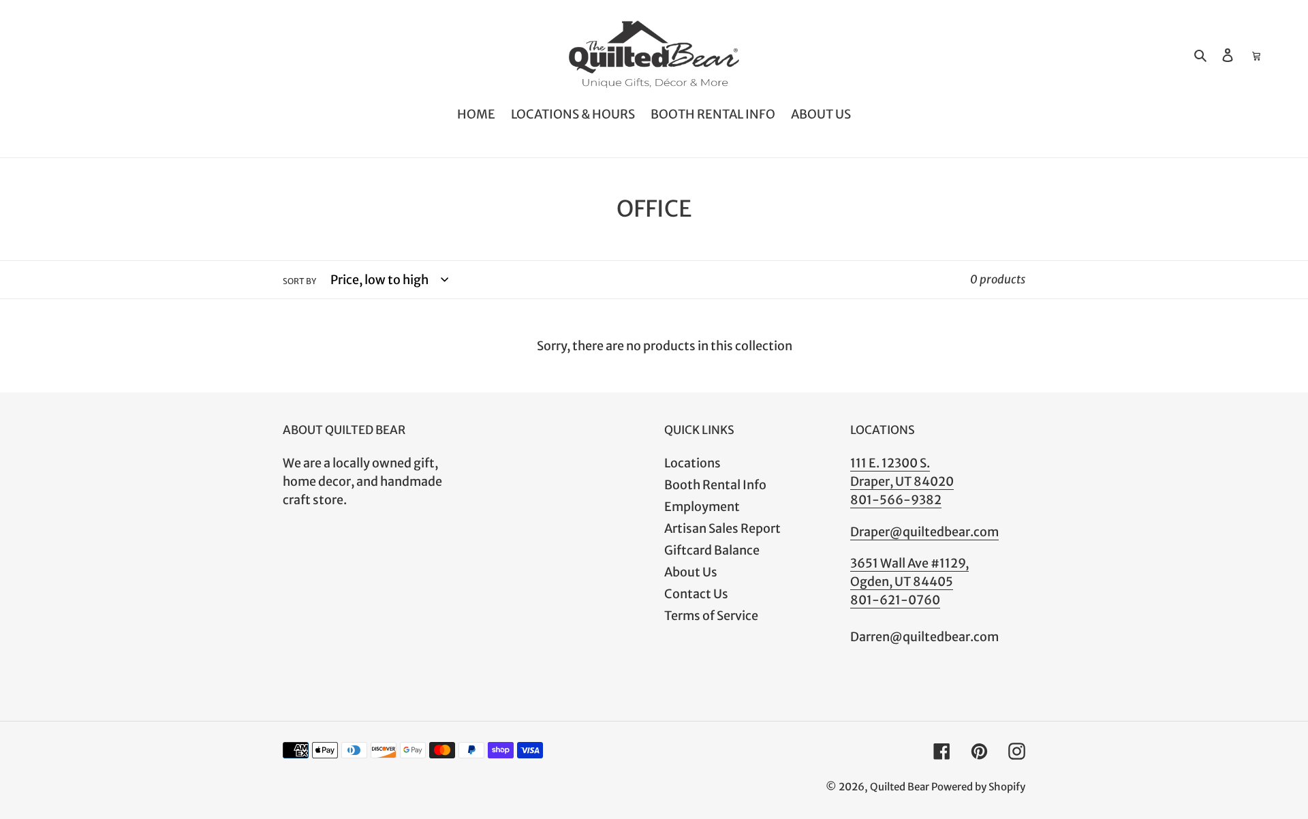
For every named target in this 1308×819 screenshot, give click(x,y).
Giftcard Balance (712, 550)
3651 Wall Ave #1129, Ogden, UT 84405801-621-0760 (909, 581)
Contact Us (696, 594)
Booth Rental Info (715, 485)
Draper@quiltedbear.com (924, 532)
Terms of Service (711, 615)
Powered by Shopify (978, 786)
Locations (692, 463)
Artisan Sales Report (722, 528)
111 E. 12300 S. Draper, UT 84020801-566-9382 (902, 481)
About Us (690, 572)
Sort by (299, 281)
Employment (702, 506)
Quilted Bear (899, 786)
